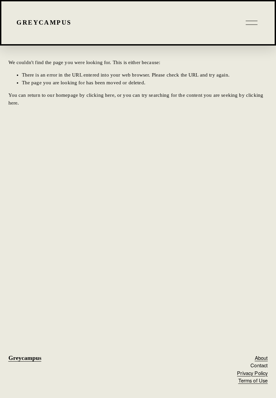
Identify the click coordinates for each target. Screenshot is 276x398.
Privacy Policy (252, 372)
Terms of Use (253, 380)
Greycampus (44, 22)
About (261, 357)
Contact (259, 365)
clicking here (100, 95)
